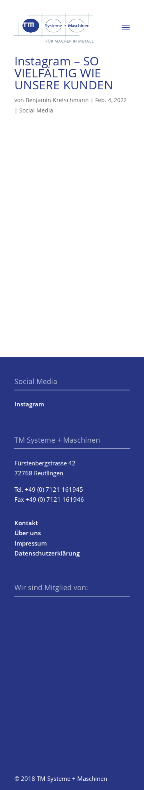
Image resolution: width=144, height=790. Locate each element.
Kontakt (26, 523)
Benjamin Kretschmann (57, 100)
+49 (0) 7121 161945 (54, 489)
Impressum (30, 543)
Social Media (36, 110)
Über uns (27, 533)
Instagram (29, 404)
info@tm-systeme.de (42, 510)
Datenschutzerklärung (47, 553)
